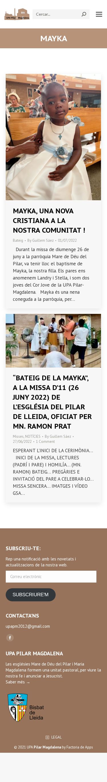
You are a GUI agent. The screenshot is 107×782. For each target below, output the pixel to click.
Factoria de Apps (79, 747)
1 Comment (45, 441)
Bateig (18, 240)
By (40, 240)
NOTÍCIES (33, 436)
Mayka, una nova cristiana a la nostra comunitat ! (49, 221)
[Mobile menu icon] (99, 14)
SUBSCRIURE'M (31, 594)
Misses (18, 436)
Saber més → (18, 682)
